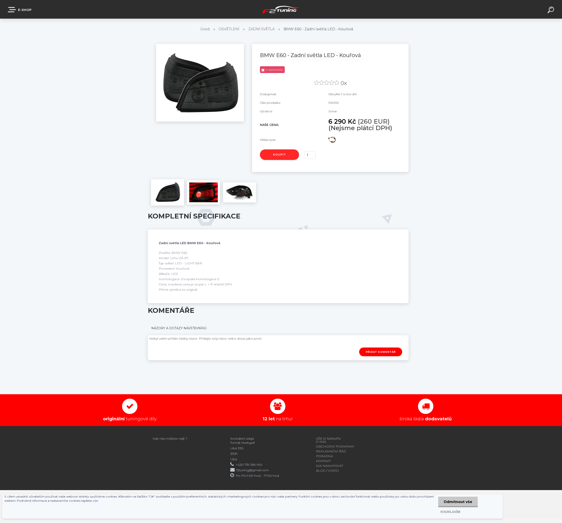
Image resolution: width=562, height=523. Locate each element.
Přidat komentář (381, 351)
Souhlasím (450, 511)
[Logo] (281, 9)
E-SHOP (24, 10)
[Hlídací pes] (332, 138)
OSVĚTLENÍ (229, 29)
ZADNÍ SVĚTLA (261, 29)
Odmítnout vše (458, 502)
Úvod (205, 29)
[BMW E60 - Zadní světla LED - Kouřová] (200, 45)
